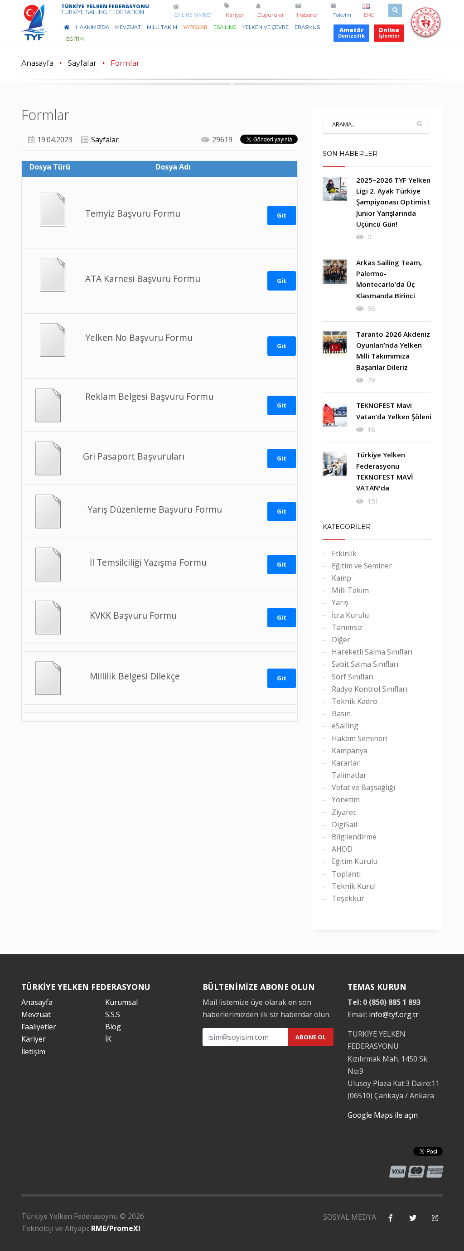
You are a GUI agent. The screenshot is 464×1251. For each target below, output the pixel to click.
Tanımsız (347, 627)
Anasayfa (37, 63)
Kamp (341, 578)
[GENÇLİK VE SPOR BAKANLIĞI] (426, 33)
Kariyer (33, 1039)
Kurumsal (121, 1002)
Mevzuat (36, 1014)
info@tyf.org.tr (394, 1014)
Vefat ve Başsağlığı (363, 787)
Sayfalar (82, 63)
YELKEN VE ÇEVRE (265, 27)
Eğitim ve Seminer (362, 566)
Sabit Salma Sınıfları (365, 664)
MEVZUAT (128, 27)
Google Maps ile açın (383, 1115)
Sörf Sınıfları (352, 677)
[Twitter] (412, 1218)
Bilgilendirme (354, 837)
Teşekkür (348, 898)
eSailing (225, 27)
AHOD (342, 849)
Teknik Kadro (354, 701)
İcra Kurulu (350, 615)
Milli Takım (350, 590)
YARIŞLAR (195, 27)
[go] (419, 124)
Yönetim (346, 800)
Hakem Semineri (359, 738)
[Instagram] (435, 1218)
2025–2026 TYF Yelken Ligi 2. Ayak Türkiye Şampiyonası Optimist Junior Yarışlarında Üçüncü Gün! (393, 201)
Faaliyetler (38, 1027)
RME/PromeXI (115, 1228)
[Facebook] (390, 1218)
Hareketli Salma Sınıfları (372, 652)
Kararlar (346, 763)
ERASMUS (307, 27)
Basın (341, 713)
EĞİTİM (75, 39)
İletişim (33, 1052)
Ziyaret (344, 812)
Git (281, 215)
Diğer (341, 640)
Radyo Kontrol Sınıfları (369, 689)
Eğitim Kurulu (354, 861)
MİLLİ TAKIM (162, 27)
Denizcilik (351, 32)
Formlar (125, 63)
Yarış (340, 602)
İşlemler (389, 32)
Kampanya (349, 751)
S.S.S (112, 1014)
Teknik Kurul (354, 886)
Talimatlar (349, 775)
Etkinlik (344, 553)
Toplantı (346, 874)
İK (108, 1039)
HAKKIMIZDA (92, 27)
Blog (113, 1027)
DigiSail (344, 824)
